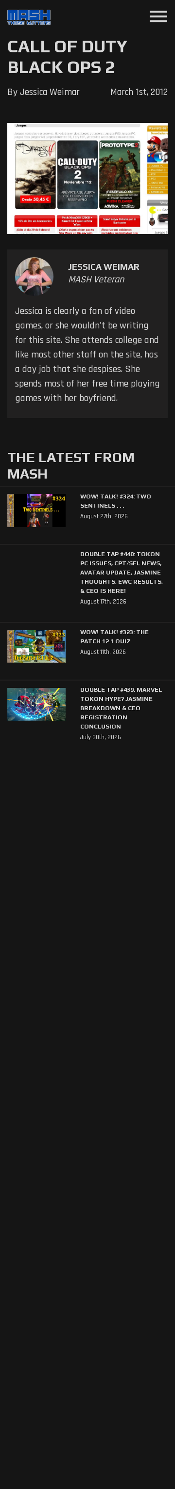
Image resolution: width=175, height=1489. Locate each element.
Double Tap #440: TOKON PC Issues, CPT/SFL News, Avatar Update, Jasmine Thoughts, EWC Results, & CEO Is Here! (121, 572)
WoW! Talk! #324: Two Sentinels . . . (115, 501)
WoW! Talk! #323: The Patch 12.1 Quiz (114, 636)
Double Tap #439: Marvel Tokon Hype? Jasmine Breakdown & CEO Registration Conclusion (121, 708)
